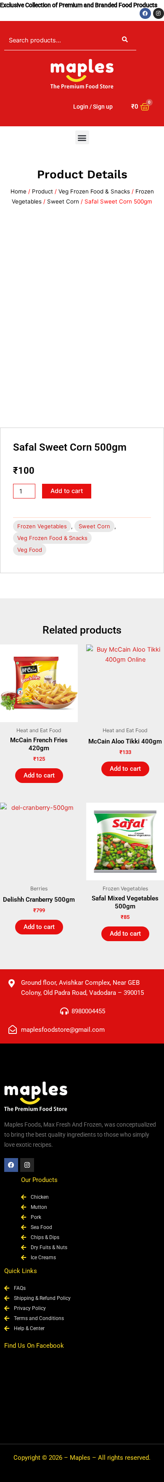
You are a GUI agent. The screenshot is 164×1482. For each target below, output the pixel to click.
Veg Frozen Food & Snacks (94, 191)
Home (18, 191)
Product (42, 191)
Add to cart (66, 491)
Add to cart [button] (39, 775)
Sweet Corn (63, 201)
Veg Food (29, 549)
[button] (82, 137)
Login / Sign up (93, 106)
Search (125, 40)
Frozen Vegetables (42, 526)
